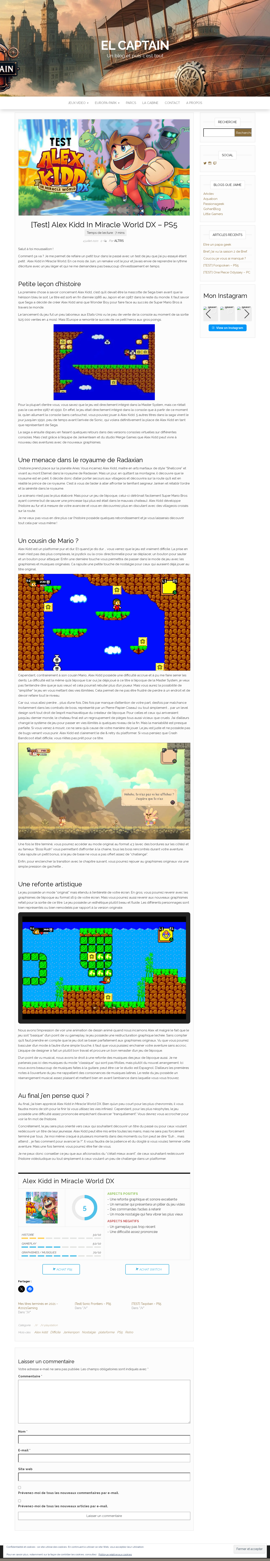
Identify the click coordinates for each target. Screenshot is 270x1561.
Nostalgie (89, 1332)
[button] (94, 1008)
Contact (172, 103)
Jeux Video (77, 103)
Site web (25, 1469)
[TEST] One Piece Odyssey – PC (226, 272)
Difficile (55, 1332)
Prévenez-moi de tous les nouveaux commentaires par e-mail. (68, 1493)
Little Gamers (213, 214)
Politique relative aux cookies (115, 1554)
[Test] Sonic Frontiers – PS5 (93, 1303)
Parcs (131, 103)
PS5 (120, 1332)
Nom (22, 1431)
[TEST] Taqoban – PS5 (146, 1303)
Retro (129, 1332)
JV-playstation (49, 1325)
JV (36, 1325)
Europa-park (106, 103)
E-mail (24, 1450)
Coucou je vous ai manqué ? (224, 258)
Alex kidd (41, 1332)
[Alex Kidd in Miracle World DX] (42, 1207)
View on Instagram (229, 328)
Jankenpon (71, 1332)
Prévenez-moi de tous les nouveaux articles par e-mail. (63, 1506)
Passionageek (213, 204)
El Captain (135, 45)
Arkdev (208, 194)
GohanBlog (212, 209)
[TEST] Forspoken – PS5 (221, 265)
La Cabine (150, 103)
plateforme (106, 1332)
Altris (119, 240)
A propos (194, 103)
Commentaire (30, 1376)
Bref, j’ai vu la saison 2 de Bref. (225, 251)
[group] (227, 314)
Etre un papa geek (217, 244)
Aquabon (210, 199)
